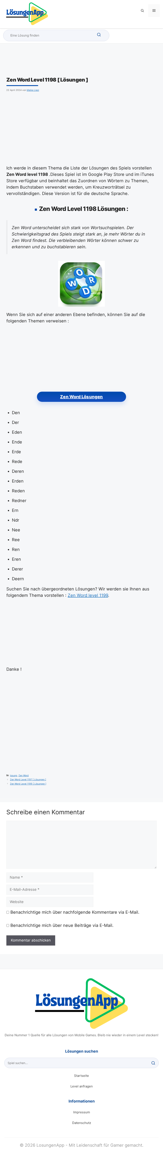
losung (13, 775)
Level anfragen (81, 1086)
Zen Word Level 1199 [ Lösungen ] (28, 783)
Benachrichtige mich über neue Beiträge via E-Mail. (62, 925)
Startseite (81, 1076)
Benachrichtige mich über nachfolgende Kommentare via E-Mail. (74, 912)
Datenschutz (81, 1123)
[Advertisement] (81, 128)
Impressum (81, 1112)
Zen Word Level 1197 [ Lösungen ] (28, 779)
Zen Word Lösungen (81, 396)
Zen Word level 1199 (88, 595)
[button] (142, 10)
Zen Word (23, 775)
